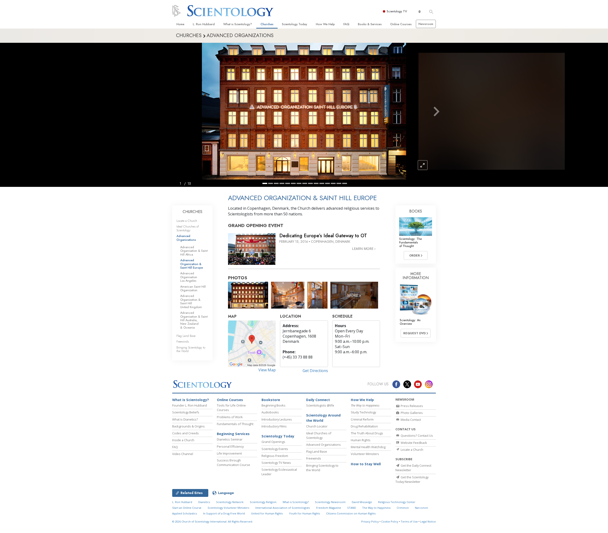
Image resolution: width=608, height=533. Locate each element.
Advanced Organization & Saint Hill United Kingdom (191, 301)
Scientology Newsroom (330, 502)
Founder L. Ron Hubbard (189, 405)
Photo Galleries (411, 413)
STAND (351, 507)
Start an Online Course (186, 507)
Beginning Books (273, 405)
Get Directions (315, 370)
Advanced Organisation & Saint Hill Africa (194, 251)
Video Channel (182, 454)
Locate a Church (186, 220)
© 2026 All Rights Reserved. (212, 521)
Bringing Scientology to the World (190, 349)
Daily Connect (318, 399)
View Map (267, 370)
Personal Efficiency (230, 446)
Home (180, 24)
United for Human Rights (267, 513)
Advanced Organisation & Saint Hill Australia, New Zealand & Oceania (194, 320)
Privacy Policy (370, 521)
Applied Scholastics (184, 513)
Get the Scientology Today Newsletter (411, 479)
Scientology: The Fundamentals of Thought (410, 242)
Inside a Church (183, 440)
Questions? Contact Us (416, 435)
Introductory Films (274, 426)
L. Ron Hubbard (204, 24)
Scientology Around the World (323, 418)
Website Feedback (413, 443)
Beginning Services (233, 433)
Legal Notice (428, 521)
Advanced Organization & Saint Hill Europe (191, 264)
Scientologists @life (320, 405)
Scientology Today (294, 24)
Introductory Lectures (276, 419)
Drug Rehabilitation (364, 426)
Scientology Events (274, 449)
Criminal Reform (362, 419)
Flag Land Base (185, 336)
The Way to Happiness (376, 507)
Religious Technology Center (396, 502)
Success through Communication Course (233, 462)
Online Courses (401, 24)
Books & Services (370, 24)
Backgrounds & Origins (188, 426)
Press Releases (411, 406)
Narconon (421, 507)
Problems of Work (230, 417)
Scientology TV (397, 11)
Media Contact (410, 419)
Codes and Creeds (185, 433)
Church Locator (317, 426)
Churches (267, 24)
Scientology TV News (276, 462)
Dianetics (204, 502)
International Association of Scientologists (282, 507)
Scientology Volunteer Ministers (228, 507)
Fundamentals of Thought (235, 424)
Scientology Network (229, 502)
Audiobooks (270, 412)
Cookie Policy (389, 521)
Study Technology (363, 412)
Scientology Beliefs (185, 412)
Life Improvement (229, 453)
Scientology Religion (263, 502)
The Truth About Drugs (367, 433)
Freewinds (182, 341)
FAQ (346, 24)
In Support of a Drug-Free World (224, 513)
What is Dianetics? (185, 419)
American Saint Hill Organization (193, 288)
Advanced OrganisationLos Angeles (188, 277)
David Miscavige (362, 502)
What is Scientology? (237, 24)
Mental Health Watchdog (368, 447)
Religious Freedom (274, 456)
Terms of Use (409, 521)
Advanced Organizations (186, 238)
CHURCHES (192, 211)
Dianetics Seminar (229, 439)
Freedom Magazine (328, 507)
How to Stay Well (366, 464)
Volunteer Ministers (365, 454)
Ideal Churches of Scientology (187, 228)
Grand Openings (273, 442)
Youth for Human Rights (304, 513)
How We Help (325, 24)
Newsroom (425, 24)
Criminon (403, 507)
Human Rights (360, 440)
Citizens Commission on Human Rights (350, 513)
